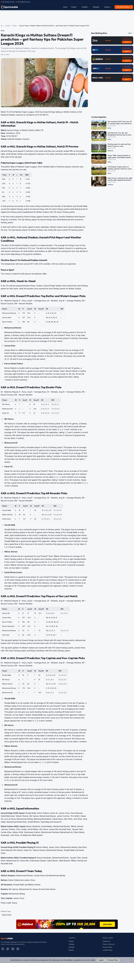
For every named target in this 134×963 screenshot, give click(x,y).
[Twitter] (8, 949)
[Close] (122, 960)
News (15, 25)
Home (65, 7)
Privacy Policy (107, 947)
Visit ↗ (127, 42)
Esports (107, 7)
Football (85, 7)
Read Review (127, 39)
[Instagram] (13, 949)
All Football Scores (23, 2)
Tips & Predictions (123, 7)
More (130, 33)
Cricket (73, 7)
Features (110, 184)
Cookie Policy (107, 950)
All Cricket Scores (8, 2)
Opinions (110, 150)
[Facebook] (3, 949)
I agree (101, 960)
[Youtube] (18, 949)
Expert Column (6, 915)
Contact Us (106, 941)
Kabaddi (96, 7)
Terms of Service (109, 944)
